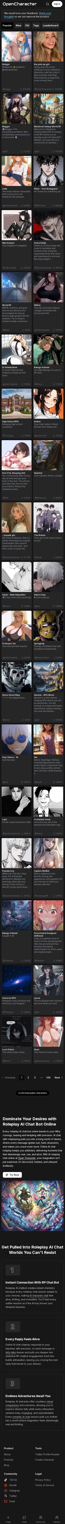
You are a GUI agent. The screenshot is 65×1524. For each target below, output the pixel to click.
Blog (6, 1465)
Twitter (13, 1495)
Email (12, 1501)
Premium (8, 1459)
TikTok (13, 1479)
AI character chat (39, 1295)
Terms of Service (44, 1485)
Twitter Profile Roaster (47, 1454)
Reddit (12, 1485)
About (7, 1454)
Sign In (57, 4)
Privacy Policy (43, 1479)
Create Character (44, 1459)
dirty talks (11, 1352)
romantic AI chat (21, 1416)
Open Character (27, 1158)
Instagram (14, 1490)
